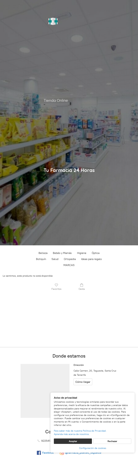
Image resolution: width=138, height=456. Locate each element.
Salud (54, 259)
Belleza (43, 253)
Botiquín (41, 259)
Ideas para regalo (91, 259)
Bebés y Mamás (62, 253)
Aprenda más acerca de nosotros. (72, 434)
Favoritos (56, 289)
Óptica (95, 253)
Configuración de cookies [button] (92, 448)
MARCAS (69, 265)
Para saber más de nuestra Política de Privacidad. (80, 430)
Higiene (81, 253)
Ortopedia (70, 259)
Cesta (82, 289)
